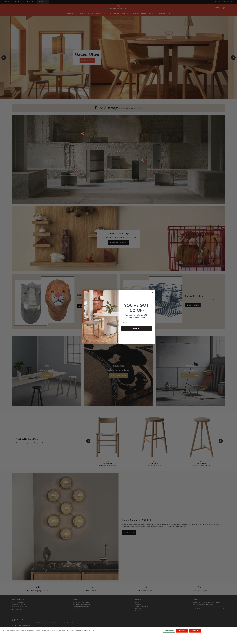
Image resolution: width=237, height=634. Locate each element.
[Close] (234, 631)
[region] (118, 630)
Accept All (195, 630)
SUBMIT (136, 329)
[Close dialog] (152, 292)
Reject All (182, 630)
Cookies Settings (169, 630)
